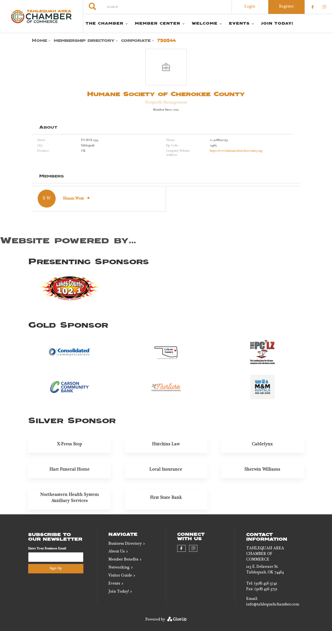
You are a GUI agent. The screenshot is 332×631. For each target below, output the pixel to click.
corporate (136, 40)
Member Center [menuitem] (157, 24)
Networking (119, 568)
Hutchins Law (166, 444)
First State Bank (166, 498)
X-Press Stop (69, 444)
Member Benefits (123, 560)
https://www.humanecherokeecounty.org (236, 151)
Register (286, 7)
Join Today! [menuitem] (277, 24)
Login (250, 7)
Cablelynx (262, 444)
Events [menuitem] (239, 24)
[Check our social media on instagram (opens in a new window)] (324, 7)
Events (114, 584)
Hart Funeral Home (70, 469)
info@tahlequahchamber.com (272, 605)
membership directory (84, 40)
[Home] (41, 16)
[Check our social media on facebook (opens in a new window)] (312, 7)
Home (39, 40)
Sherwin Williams (262, 469)
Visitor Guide (120, 576)
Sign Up (56, 568)
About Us (116, 552)
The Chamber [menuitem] (104, 24)
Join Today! (118, 592)
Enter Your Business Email (47, 548)
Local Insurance (165, 469)
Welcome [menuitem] (205, 24)
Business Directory (125, 544)
